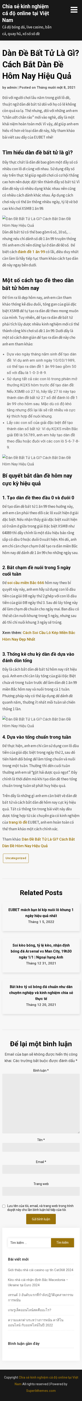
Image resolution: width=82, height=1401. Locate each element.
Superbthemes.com (41, 1391)
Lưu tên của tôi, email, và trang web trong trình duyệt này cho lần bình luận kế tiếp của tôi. (40, 1208)
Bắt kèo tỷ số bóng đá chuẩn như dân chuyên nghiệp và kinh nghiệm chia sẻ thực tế (41, 993)
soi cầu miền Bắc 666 (25, 582)
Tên (41, 1140)
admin (12, 87)
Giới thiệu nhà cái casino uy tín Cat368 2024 (40, 1270)
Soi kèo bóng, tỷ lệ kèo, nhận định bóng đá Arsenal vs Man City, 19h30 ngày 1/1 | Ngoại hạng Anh (41, 951)
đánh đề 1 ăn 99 (31, 251)
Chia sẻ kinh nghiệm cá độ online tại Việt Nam (25, 13)
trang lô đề (18, 822)
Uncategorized (15, 858)
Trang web (41, 1184)
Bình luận (41, 1070)
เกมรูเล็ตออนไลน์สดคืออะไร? (29, 1310)
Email (41, 1162)
